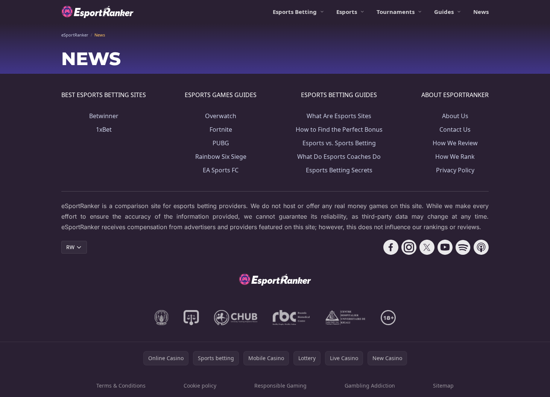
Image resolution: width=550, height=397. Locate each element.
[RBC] (291, 317)
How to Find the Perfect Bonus (339, 129)
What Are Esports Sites (339, 116)
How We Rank (455, 156)
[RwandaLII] (191, 317)
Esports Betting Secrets (339, 170)
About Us (455, 116)
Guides (444, 11)
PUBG (221, 143)
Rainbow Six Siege (220, 156)
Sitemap (443, 385)
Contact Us (455, 129)
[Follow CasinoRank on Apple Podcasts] (481, 247)
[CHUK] (345, 317)
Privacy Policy (455, 170)
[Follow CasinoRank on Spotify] (463, 247)
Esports (346, 11)
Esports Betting (295, 11)
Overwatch (220, 116)
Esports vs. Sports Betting (339, 143)
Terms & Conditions (121, 385)
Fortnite (221, 129)
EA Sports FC (221, 170)
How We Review (455, 143)
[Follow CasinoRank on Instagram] (408, 247)
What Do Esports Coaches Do (339, 156)
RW (70, 247)
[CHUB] (236, 317)
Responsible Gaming (280, 385)
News (481, 11)
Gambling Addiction (370, 385)
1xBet (104, 129)
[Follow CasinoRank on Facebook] (390, 247)
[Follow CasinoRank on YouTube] (445, 247)
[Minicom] (162, 317)
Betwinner (104, 116)
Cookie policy (200, 385)
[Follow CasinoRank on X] (427, 247)
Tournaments (396, 11)
